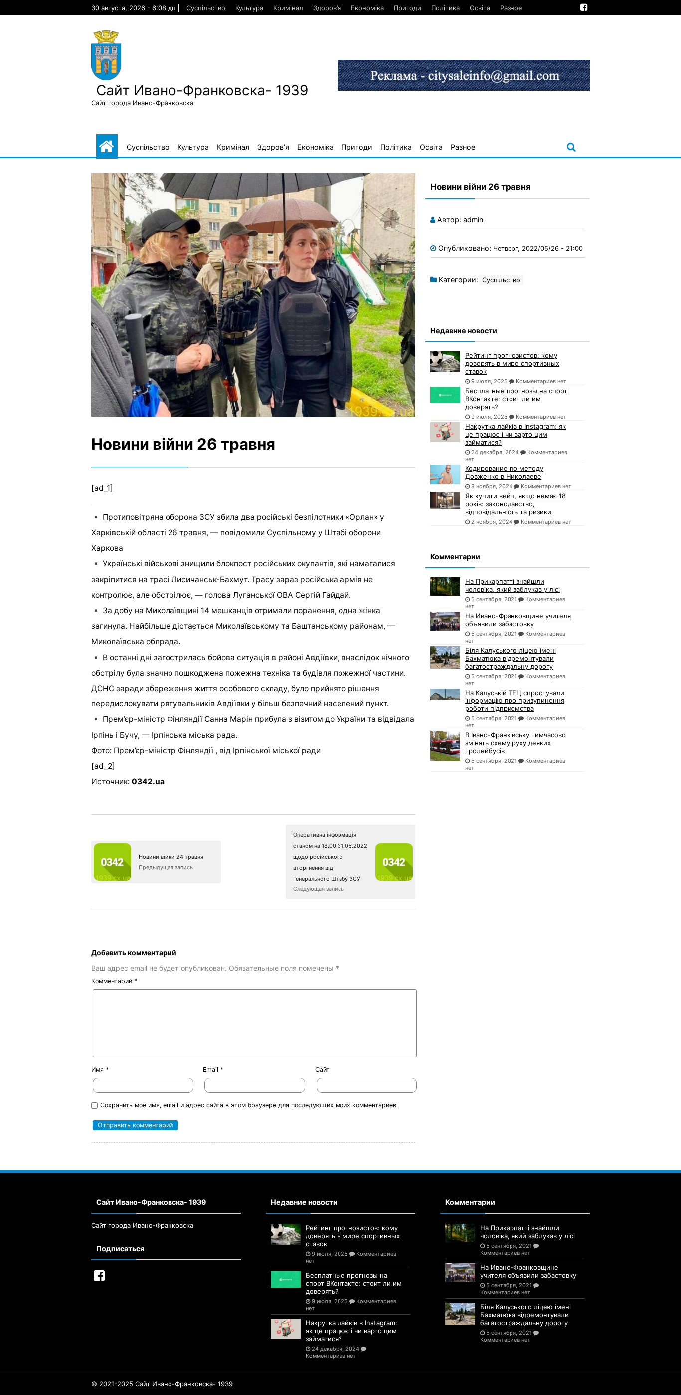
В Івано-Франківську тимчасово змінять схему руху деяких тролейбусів (515, 743)
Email (213, 1069)
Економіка (367, 8)
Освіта (480, 8)
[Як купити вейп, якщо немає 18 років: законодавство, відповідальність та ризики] (445, 500)
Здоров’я (327, 8)
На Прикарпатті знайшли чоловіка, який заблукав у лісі (512, 585)
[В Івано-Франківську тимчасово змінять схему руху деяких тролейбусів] (445, 746)
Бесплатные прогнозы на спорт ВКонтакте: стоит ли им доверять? (516, 399)
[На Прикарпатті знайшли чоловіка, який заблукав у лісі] (445, 586)
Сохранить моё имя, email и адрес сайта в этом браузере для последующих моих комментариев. (249, 1105)
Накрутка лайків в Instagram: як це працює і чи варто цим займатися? (515, 434)
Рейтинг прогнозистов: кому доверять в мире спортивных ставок (512, 363)
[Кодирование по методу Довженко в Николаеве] (445, 474)
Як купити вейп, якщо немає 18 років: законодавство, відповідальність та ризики (515, 504)
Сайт (322, 1069)
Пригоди (407, 8)
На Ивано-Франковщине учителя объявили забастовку (518, 620)
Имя (100, 1069)
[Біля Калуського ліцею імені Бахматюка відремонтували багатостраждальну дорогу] (445, 657)
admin (473, 219)
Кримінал (288, 8)
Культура (249, 8)
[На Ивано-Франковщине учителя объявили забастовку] (445, 621)
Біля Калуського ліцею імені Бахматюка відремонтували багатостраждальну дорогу (510, 658)
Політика (445, 8)
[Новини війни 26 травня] (253, 295)
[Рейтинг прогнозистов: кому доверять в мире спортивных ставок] (445, 361)
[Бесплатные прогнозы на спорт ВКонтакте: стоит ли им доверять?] (445, 395)
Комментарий (114, 981)
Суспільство (205, 8)
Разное (511, 8)
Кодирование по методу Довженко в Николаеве (504, 472)
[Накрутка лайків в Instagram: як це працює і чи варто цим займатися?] (445, 432)
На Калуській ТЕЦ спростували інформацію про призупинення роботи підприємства (514, 700)
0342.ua (148, 781)
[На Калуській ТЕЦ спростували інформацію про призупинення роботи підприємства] (445, 694)
